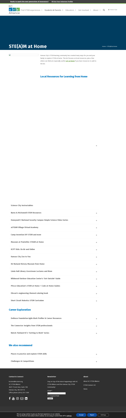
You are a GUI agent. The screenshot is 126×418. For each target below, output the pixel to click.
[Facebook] (10, 399)
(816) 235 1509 (23, 392)
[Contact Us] (22, 399)
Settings (103, 415)
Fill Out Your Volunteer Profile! (62, 1)
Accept (81, 415)
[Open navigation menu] (112, 10)
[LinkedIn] (26, 399)
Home (104, 46)
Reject (92, 415)
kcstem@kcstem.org (16, 381)
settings (69, 416)
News (85, 389)
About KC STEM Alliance (91, 381)
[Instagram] (18, 399)
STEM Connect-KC (89, 385)
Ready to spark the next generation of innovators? (29, 1)
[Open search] (104, 10)
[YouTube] (14, 399)
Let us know (70, 61)
